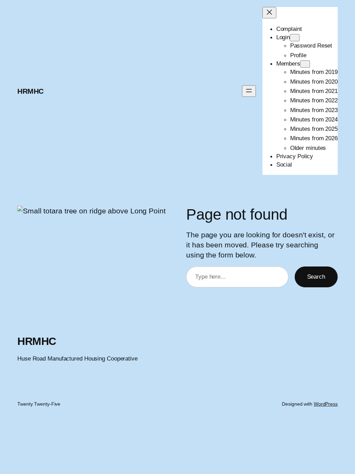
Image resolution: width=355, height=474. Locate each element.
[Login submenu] (295, 37)
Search (316, 276)
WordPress (326, 404)
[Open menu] (249, 91)
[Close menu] (269, 12)
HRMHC (30, 91)
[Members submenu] (305, 64)
